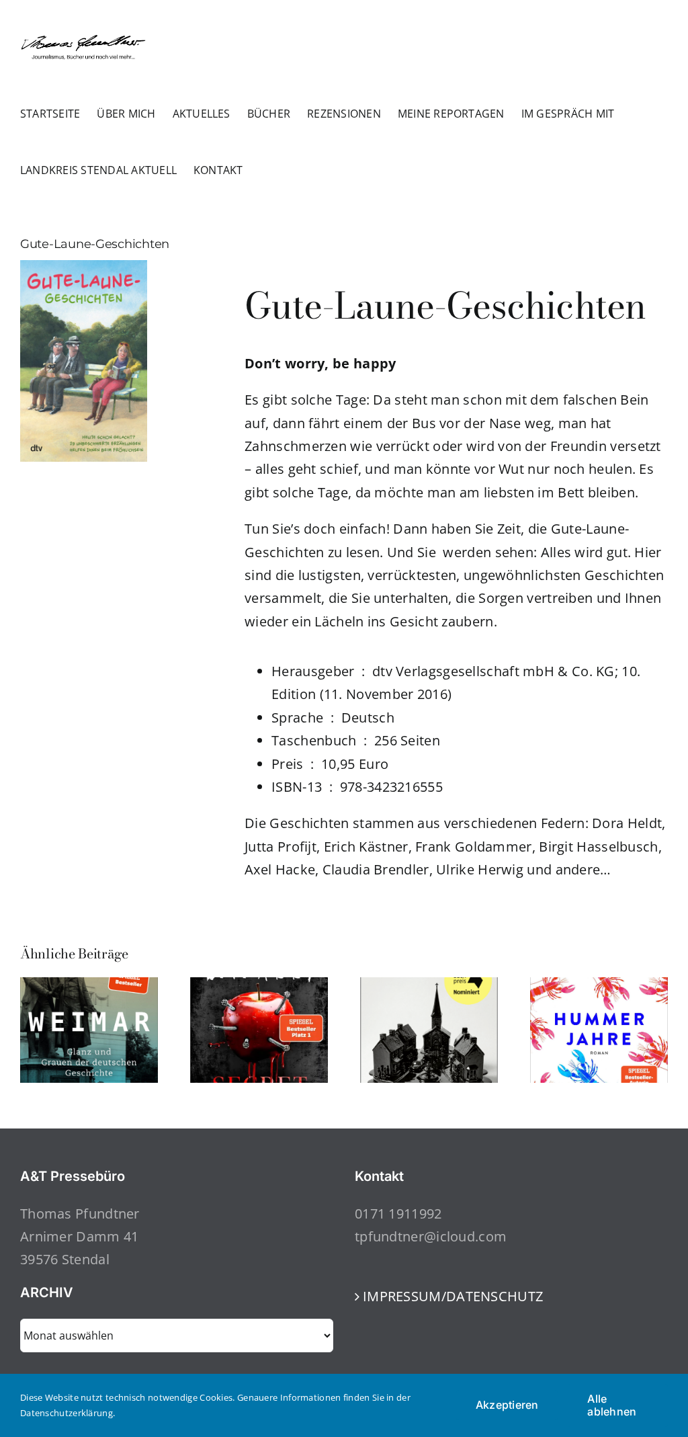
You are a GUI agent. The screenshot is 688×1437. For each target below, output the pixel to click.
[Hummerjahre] (599, 986)
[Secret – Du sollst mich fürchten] (259, 986)
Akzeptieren (507, 1404)
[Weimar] (89, 986)
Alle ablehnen (611, 1405)
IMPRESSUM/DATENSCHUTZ (453, 1296)
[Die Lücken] (429, 986)
